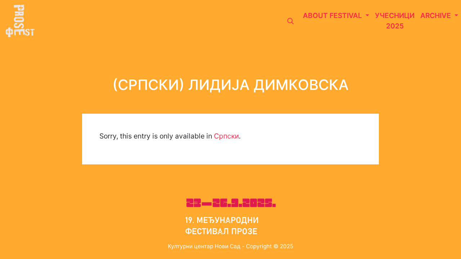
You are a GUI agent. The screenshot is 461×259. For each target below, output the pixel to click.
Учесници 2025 (395, 20)
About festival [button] (333, 15)
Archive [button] (436, 15)
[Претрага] (290, 21)
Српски (226, 136)
